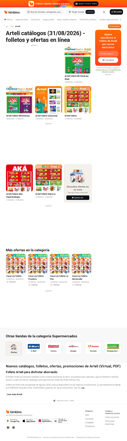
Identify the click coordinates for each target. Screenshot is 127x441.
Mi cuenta (117, 12)
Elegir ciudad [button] (78, 12)
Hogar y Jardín (48, 19)
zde (82, 387)
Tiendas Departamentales (109, 19)
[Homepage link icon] (54, 401)
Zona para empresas (110, 422)
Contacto (89, 418)
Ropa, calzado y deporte (67, 19)
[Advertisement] (34, 63)
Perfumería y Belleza (88, 19)
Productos (90, 426)
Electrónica (35, 19)
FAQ (87, 415)
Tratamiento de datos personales (88, 437)
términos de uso (101, 70)
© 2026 (34, 437)
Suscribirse (116, 26)
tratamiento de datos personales (111, 71)
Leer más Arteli (14, 394)
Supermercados (22, 19)
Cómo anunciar (112, 417)
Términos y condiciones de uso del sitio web (58, 437)
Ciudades (89, 422)
